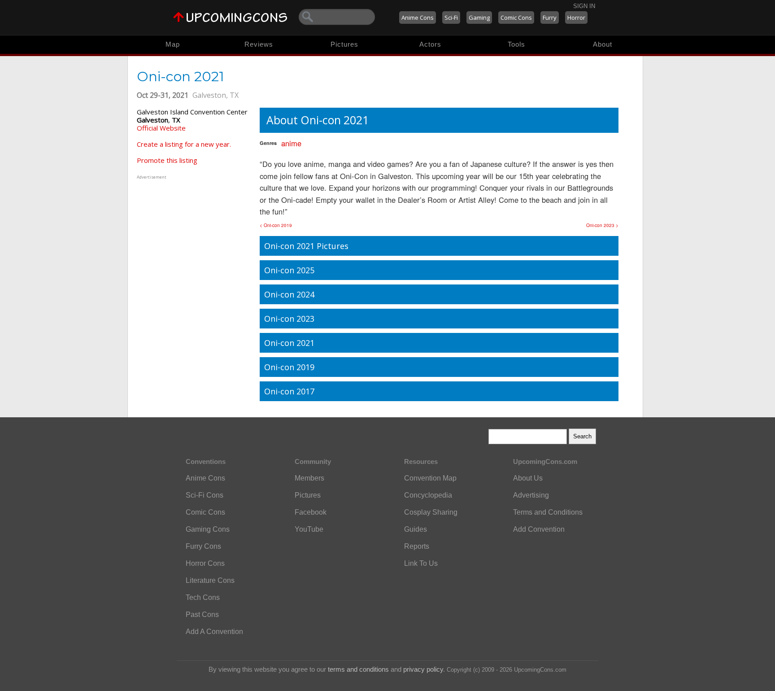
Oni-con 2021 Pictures (306, 246)
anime (291, 143)
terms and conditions (358, 669)
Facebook (311, 512)
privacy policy (423, 669)
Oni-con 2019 (289, 367)
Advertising (531, 495)
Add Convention (539, 529)
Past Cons (202, 614)
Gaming (479, 17)
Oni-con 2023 (289, 318)
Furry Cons (203, 546)
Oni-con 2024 (289, 294)
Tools (516, 44)
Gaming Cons (208, 529)
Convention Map (430, 478)
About (602, 44)
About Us (528, 478)
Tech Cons (203, 597)
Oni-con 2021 (289, 342)
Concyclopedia (428, 495)
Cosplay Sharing (430, 512)
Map (172, 44)
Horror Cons (205, 563)
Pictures (344, 44)
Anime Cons (417, 17)
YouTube (309, 529)
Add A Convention (214, 631)
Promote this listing (167, 160)
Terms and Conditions (548, 512)
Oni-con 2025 (289, 270)
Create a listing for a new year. (184, 144)
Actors (430, 44)
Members (309, 478)
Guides (415, 529)
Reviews (258, 44)
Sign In (584, 6)
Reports (416, 546)
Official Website (161, 127)
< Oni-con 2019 (276, 225)
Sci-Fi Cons (204, 495)
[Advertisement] (193, 237)
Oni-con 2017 (289, 391)
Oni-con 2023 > (602, 225)
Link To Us (421, 563)
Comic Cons (516, 17)
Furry (550, 17)
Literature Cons (210, 580)
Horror (576, 17)
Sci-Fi (451, 17)
